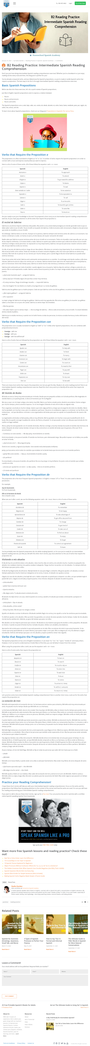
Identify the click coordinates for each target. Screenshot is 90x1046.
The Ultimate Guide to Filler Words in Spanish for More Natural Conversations (77, 942)
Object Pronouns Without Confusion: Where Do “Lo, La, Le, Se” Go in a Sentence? (31, 866)
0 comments (59, 60)
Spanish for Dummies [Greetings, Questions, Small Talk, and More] (10, 941)
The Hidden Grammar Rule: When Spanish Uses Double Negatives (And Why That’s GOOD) (34, 868)
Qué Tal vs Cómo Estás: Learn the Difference (18, 858)
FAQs (26, 1022)
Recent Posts (11, 882)
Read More (5, 949)
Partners (27, 1027)
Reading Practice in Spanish (34, 60)
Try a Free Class (80, 3)
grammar (5, 902)
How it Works (28, 1024)
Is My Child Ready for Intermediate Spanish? (60, 1018)
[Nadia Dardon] (6, 887)
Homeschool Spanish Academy (30, 888)
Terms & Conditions (9, 1043)
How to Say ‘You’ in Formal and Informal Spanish (54, 941)
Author (4, 882)
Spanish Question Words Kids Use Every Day (19, 871)
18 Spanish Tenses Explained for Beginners (18, 863)
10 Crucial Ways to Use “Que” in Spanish (17, 861)
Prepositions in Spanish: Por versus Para (60, 111)
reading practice (15, 902)
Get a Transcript (29, 1019)
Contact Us (31, 1043)
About (26, 1017)
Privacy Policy (21, 1043)
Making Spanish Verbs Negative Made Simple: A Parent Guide (24, 876)
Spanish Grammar (48, 60)
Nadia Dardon (19, 60)
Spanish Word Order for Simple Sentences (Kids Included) (23, 873)
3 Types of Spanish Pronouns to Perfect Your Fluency (33, 941)
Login (70, 3)
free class (46, 794)
